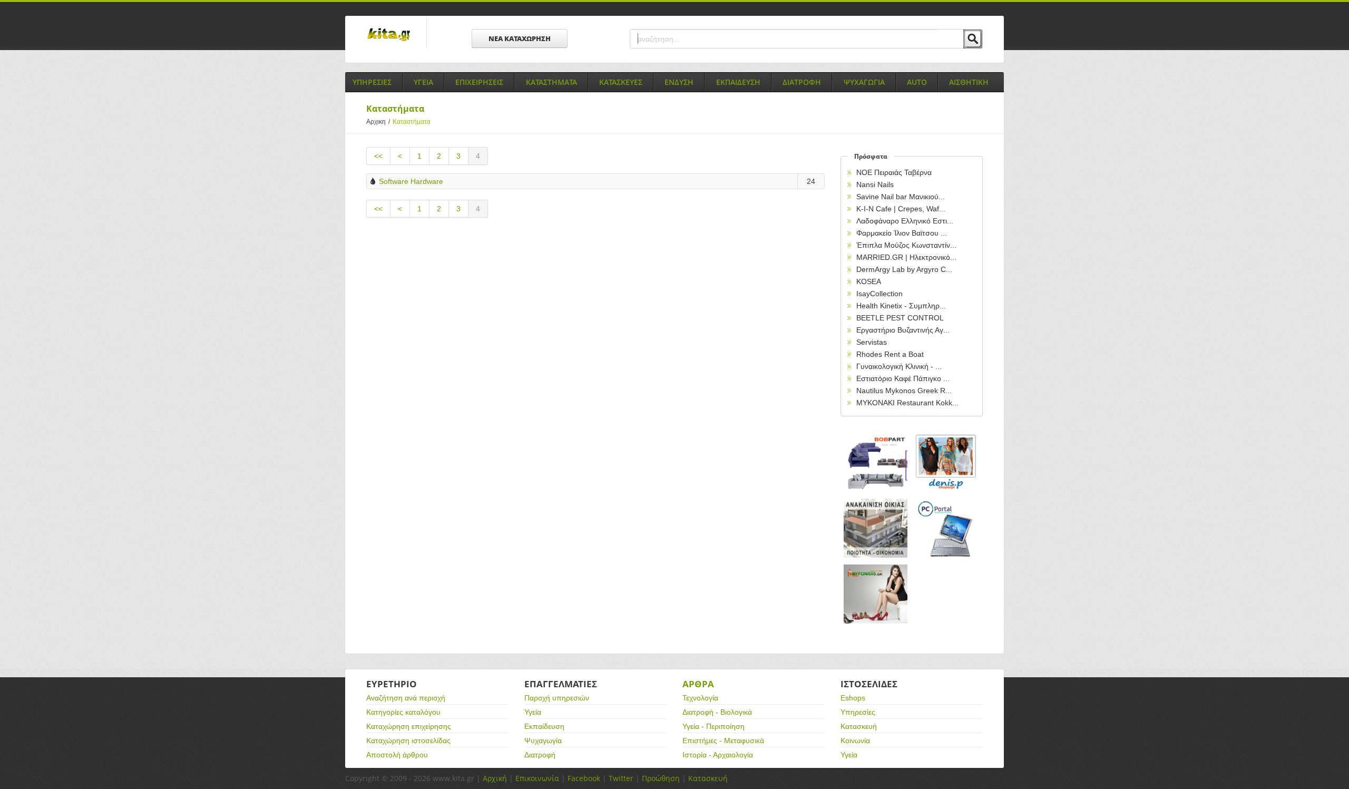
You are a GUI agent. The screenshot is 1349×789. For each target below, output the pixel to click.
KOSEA (868, 281)
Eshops (852, 698)
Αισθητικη (969, 82)
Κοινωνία (855, 740)
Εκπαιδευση (738, 82)
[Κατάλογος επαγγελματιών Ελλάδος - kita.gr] (388, 31)
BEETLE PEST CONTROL (900, 318)
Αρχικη (378, 121)
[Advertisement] (595, 315)
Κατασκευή (858, 726)
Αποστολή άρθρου (397, 755)
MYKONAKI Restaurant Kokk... (907, 402)
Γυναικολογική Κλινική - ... (899, 366)
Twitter (621, 778)
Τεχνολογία (700, 698)
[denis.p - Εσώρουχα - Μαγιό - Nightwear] (946, 462)
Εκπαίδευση (544, 726)
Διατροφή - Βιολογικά (717, 712)
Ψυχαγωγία (543, 740)
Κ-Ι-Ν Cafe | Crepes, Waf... (900, 208)
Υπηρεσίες (857, 712)
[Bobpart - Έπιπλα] (876, 462)
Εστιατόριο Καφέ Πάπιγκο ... (903, 378)
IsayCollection (879, 293)
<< (378, 156)
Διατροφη (802, 82)
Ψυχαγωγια (864, 82)
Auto (917, 82)
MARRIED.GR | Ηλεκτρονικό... (906, 257)
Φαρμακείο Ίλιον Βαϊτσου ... (901, 233)
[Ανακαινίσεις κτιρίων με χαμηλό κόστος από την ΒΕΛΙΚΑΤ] (876, 528)
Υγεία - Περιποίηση (713, 726)
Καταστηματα (551, 82)
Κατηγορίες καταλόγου (403, 712)
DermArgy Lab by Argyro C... (904, 269)
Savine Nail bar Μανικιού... (900, 196)
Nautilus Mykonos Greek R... (904, 390)
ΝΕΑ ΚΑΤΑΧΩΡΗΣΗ (519, 38)
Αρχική (495, 778)
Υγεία (532, 712)
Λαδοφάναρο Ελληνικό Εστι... (904, 221)
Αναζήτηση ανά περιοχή (405, 698)
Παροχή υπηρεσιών (556, 698)
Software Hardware (411, 181)
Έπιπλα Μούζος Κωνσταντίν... (906, 245)
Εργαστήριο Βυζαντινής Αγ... (903, 330)
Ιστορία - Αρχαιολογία (717, 755)
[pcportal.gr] (946, 528)
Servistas (871, 342)
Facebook (584, 778)
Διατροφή (539, 755)
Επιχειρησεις (479, 82)
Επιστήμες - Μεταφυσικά (723, 740)
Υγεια (423, 82)
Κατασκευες (620, 82)
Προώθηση (661, 778)
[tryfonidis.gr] (876, 594)
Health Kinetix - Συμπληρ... (901, 305)
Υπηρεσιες (372, 82)
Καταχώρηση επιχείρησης (408, 726)
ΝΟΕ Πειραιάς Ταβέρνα (894, 172)
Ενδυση (678, 82)
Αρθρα (698, 684)
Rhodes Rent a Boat (890, 354)
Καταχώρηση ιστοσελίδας (408, 740)
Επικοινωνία (537, 778)
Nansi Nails (875, 184)
